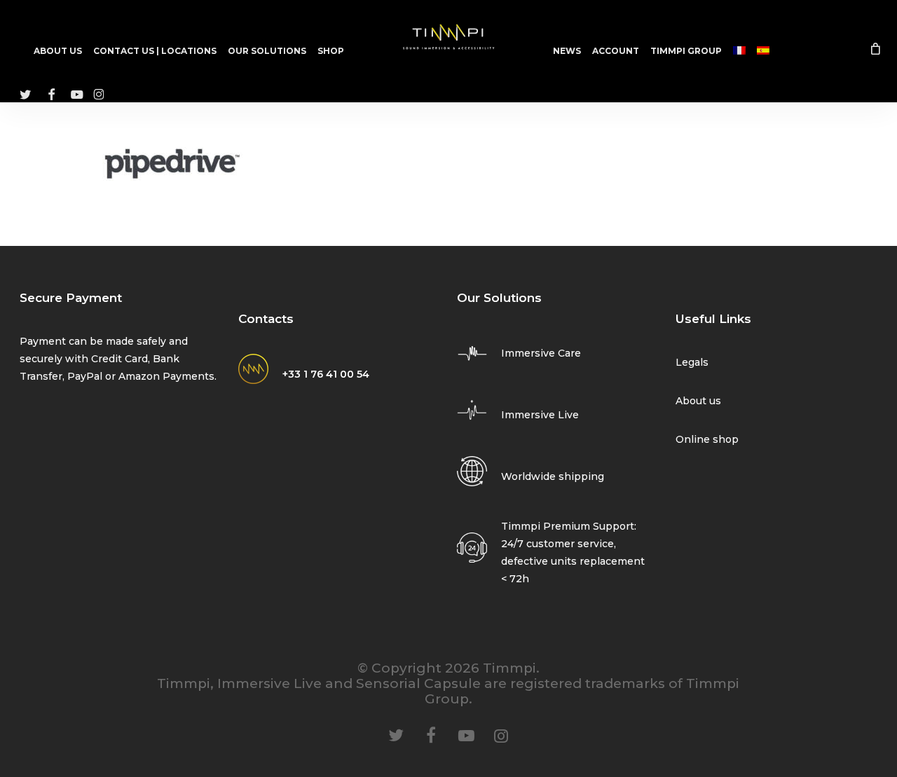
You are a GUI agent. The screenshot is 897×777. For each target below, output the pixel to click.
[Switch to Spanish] (763, 51)
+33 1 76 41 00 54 (325, 374)
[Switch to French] (739, 51)
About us (698, 400)
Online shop (707, 439)
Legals (692, 362)
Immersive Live (540, 414)
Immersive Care (541, 353)
